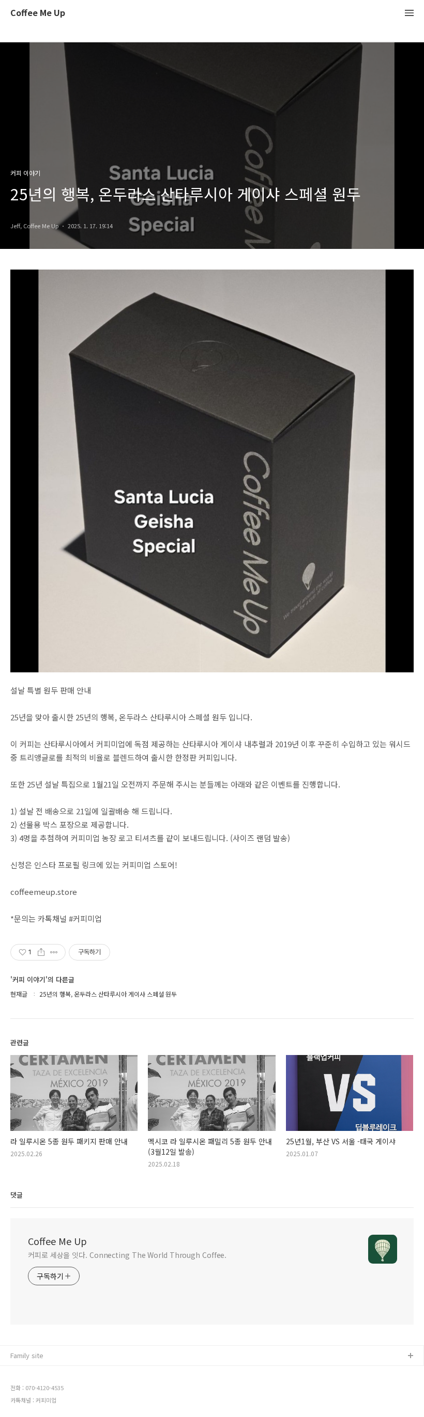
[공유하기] (41, 952)
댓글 (16, 1195)
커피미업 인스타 (33, 1389)
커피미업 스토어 (33, 1373)
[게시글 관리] (54, 952)
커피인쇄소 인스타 (37, 1406)
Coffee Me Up (37, 13)
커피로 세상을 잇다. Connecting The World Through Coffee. (127, 1255)
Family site (26, 1355)
